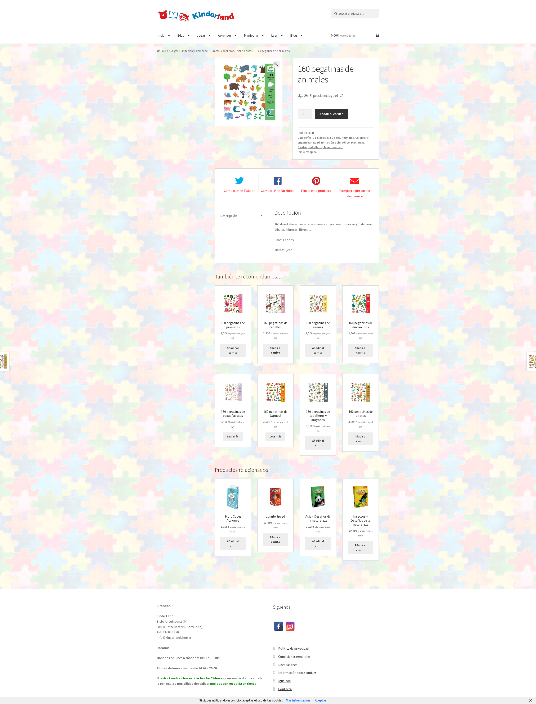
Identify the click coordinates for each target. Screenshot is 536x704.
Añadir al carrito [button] (233, 350)
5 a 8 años (333, 138)
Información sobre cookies (297, 673)
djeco (313, 152)
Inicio (161, 35)
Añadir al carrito (332, 114)
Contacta (285, 689)
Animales (348, 138)
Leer (274, 35)
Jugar (201, 35)
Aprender (224, 35)
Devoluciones (287, 665)
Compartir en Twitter (239, 191)
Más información (298, 700)
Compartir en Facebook (277, 191)
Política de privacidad (293, 648)
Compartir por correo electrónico (354, 193)
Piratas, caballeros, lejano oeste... (232, 51)
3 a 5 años (319, 138)
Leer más (233, 436)
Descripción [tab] (228, 216)
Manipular (251, 35)
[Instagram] (290, 626)
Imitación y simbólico (195, 51)
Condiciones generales (294, 656)
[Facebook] (278, 626)
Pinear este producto (316, 191)
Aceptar (320, 700)
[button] (276, 64)
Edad (180, 35)
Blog (293, 35)
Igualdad (284, 681)
